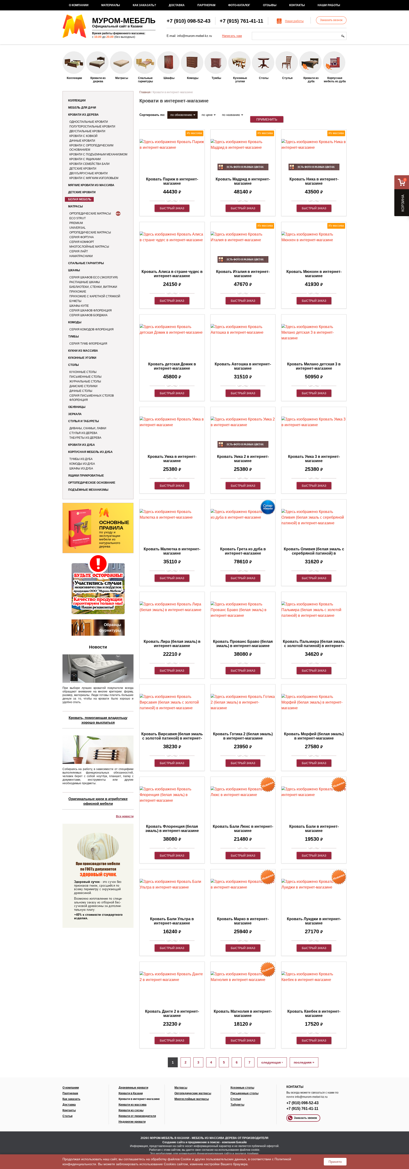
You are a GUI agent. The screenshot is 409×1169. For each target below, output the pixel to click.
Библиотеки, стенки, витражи (93, 287)
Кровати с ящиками (85, 159)
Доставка (177, 5)
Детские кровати (82, 168)
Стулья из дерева (83, 433)
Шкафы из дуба (81, 468)
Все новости (124, 816)
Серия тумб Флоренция (88, 343)
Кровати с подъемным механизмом (98, 154)
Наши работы (329, 5)
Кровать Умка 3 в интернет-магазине (314, 459)
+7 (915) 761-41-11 (241, 21)
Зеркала (75, 414)
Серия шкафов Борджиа (88, 315)
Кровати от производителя (137, 1116)
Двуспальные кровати (87, 131)
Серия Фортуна (81, 237)
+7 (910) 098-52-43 (188, 21)
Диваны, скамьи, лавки (87, 428)
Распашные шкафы (84, 282)
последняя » (304, 1062)
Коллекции (77, 100)
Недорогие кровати (132, 1121)
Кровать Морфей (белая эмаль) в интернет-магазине (314, 736)
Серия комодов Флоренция (91, 329)
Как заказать (71, 1099)
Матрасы (75, 206)
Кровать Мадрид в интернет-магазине (243, 181)
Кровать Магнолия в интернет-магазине (243, 1013)
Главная (145, 92)
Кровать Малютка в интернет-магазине (172, 551)
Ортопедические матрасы (90, 213)
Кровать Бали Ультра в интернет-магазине (172, 921)
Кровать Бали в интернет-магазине (314, 828)
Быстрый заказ (172, 208)
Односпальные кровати (88, 121)
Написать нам (232, 36)
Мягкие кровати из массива (91, 185)
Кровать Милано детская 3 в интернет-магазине (314, 366)
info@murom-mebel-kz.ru (194, 36)
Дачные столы (80, 391)
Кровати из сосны (131, 1110)
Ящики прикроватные (86, 475)
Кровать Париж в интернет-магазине (172, 181)
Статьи (67, 1116)
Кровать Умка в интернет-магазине (172, 459)
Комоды (74, 322)
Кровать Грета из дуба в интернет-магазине (243, 551)
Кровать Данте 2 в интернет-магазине (172, 1013)
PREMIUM (76, 223)
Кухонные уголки (82, 357)
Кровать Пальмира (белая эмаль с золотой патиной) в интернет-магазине (314, 645)
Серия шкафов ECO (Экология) (93, 277)
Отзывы (269, 5)
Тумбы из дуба (81, 459)
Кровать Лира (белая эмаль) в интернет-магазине (172, 643)
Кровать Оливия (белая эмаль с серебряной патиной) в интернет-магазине (314, 553)
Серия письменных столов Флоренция (91, 398)
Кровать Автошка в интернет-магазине (243, 366)
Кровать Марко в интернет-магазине (243, 921)
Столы (73, 365)
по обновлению (181, 115)
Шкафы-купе (79, 305)
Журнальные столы (85, 381)
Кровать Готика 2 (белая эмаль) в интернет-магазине (243, 736)
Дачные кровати (82, 140)
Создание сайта (173, 1142)
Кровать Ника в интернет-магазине (313, 181)
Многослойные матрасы (89, 246)
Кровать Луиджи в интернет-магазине (314, 921)
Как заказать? (144, 5)
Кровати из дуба (81, 445)
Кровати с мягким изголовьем (93, 178)
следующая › (272, 1062)
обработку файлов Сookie (171, 1159)
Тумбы (73, 336)
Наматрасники (81, 256)
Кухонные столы (83, 372)
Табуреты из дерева (85, 437)
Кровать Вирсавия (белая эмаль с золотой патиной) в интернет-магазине (172, 738)
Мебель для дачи (82, 107)
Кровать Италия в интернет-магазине (243, 274)
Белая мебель (79, 199)
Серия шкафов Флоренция (90, 310)
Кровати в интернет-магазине (139, 1099)
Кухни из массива (83, 350)
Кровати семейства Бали (89, 164)
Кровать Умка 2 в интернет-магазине (243, 459)
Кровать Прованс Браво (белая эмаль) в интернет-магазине (243, 643)
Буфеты (75, 301)
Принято (335, 1162)
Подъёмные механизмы (88, 489)
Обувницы (76, 407)
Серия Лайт (78, 251)
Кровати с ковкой (83, 136)
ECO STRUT (77, 218)
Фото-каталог (239, 5)
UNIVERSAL (77, 227)
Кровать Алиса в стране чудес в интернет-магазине (172, 274)
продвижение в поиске (204, 1142)
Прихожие (77, 291)
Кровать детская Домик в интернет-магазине (172, 366)
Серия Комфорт (81, 242)
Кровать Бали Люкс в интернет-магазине (243, 828)
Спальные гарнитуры (86, 263)
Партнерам (206, 5)
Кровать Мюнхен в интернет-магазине (314, 274)
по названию (231, 115)
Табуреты (237, 1104)
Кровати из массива (133, 1104)
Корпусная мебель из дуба (90, 452)
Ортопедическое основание (91, 482)
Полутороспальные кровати (92, 126)
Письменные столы (85, 376)
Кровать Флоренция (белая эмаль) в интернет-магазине (172, 828)
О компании (79, 5)
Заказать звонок (331, 20)
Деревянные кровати (133, 1087)
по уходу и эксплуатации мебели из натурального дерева (114, 534)
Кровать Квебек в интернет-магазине (313, 1013)
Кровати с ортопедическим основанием (91, 147)
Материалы (110, 5)
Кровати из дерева (83, 114)
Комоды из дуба (82, 463)
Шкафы (74, 270)
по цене (207, 115)
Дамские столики (83, 386)
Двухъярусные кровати (88, 173)
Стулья (236, 1099)
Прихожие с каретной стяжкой (94, 296)
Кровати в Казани (131, 1093)
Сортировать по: (152, 115)
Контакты (297, 5)
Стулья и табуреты (83, 421)
